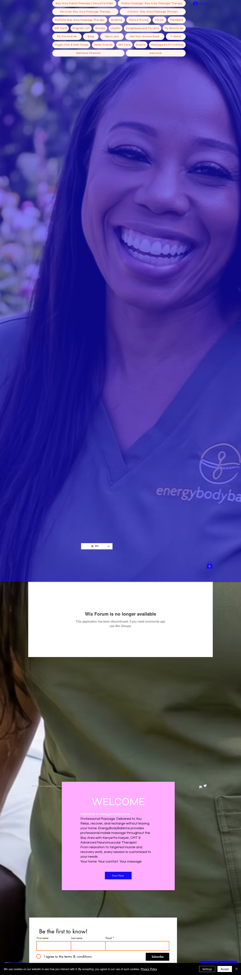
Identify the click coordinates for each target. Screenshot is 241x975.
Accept (225, 969)
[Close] (236, 969)
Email (109, 938)
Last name (76, 938)
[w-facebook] (201, 787)
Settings (207, 969)
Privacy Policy (149, 969)
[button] (209, 565)
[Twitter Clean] (205, 785)
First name (42, 938)
